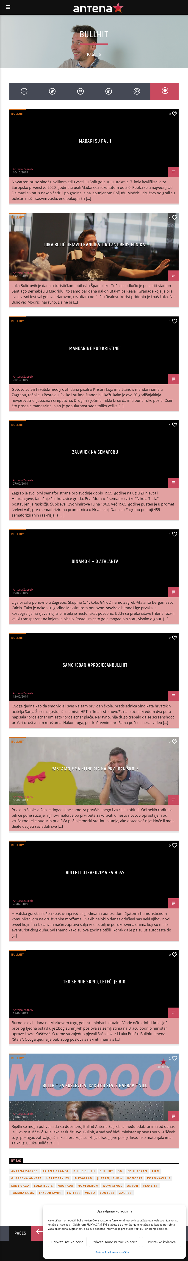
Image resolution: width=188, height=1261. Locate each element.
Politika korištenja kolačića (112, 1252)
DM (120, 1171)
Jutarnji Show (110, 1178)
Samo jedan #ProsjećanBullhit (95, 665)
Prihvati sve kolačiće (67, 1242)
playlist (150, 1186)
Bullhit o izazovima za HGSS (95, 873)
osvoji (132, 1186)
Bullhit (17, 114)
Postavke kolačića (162, 1242)
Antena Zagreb (23, 169)
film (156, 1171)
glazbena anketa (26, 1178)
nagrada (65, 1186)
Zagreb (125, 1193)
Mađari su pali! (95, 141)
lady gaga (20, 1186)
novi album (88, 1186)
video (90, 1193)
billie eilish (84, 1171)
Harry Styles (57, 1178)
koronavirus (159, 1178)
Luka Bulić (43, 1186)
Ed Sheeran (137, 1171)
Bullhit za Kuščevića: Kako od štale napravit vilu (95, 1086)
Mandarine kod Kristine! (95, 349)
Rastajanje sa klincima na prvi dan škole (95, 769)
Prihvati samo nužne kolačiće (114, 1242)
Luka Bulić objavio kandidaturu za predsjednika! (95, 245)
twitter (73, 1193)
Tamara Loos (22, 1193)
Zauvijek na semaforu (95, 452)
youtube (107, 1193)
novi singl (112, 1186)
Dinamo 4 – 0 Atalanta (95, 561)
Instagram (83, 1178)
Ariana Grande (55, 1171)
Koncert (134, 1178)
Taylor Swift (50, 1193)
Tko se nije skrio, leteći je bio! (95, 982)
